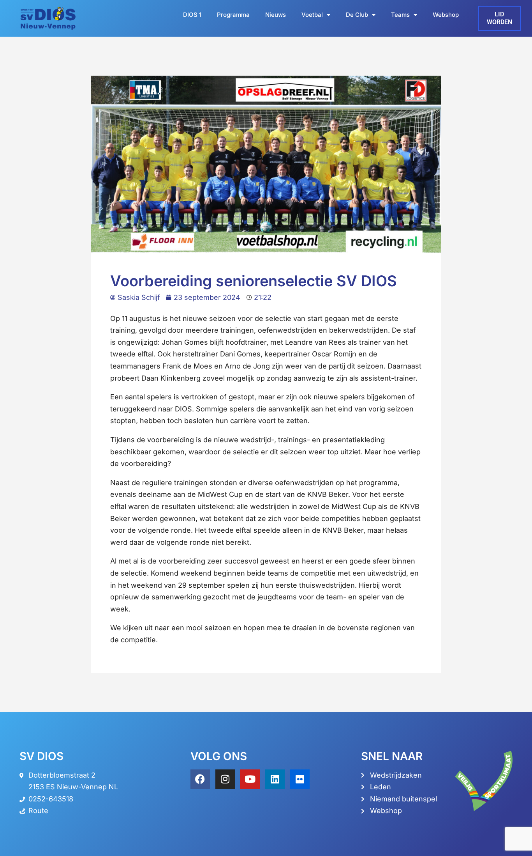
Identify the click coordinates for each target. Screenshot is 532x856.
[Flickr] (300, 779)
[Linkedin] (275, 779)
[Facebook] (200, 779)
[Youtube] (250, 779)
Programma (233, 14)
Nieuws (275, 14)
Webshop (446, 14)
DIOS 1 (192, 14)
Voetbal (312, 14)
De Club (357, 14)
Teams (400, 14)
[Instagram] (225, 779)
